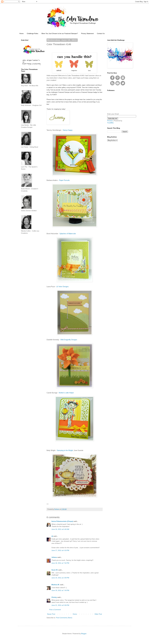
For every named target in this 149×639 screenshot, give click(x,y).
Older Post (98, 614)
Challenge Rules (32, 33)
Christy (54, 597)
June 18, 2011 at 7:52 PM (60, 563)
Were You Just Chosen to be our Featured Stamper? (59, 33)
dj (52, 536)
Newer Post (51, 614)
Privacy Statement (87, 33)
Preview (110, 121)
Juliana (54, 557)
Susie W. (54, 570)
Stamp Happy (68, 130)
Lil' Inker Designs (62, 286)
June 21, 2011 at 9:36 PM (60, 605)
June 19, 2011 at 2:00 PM (60, 578)
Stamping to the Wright (65, 450)
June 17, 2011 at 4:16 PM (60, 550)
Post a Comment (55, 609)
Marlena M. (55, 584)
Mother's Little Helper (66, 393)
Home (21, 33)
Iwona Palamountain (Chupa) (62, 521)
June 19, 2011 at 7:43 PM (60, 590)
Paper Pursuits (64, 180)
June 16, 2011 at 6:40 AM (60, 529)
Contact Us (101, 33)
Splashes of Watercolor (67, 233)
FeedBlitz (110, 123)
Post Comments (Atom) (64, 618)
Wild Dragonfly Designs (68, 340)
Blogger (83, 633)
